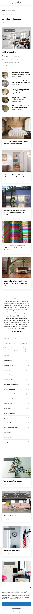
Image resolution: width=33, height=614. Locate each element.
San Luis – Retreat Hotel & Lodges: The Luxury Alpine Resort (16, 142)
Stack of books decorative (13, 585)
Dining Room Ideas (8, 379)
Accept (16, 604)
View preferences (16, 608)
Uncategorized (7, 442)
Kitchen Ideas (7, 408)
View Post (4, 65)
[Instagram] (15, 331)
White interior (9, 52)
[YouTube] (21, 331)
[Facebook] (18, 331)
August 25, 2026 (16, 93)
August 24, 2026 (16, 109)
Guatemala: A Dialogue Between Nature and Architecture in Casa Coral (15, 283)
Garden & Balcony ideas (10, 394)
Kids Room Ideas (8, 403)
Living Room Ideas (8, 423)
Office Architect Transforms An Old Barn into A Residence (21, 106)
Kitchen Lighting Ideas (9, 413)
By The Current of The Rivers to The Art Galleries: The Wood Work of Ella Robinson (16, 248)
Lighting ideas (7, 418)
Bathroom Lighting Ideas (10, 365)
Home (3, 10)
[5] (5, 108)
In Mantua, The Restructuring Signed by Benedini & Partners (21, 73)
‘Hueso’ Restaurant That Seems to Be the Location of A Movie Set (21, 81)
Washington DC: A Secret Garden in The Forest (19, 98)
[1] (5, 75)
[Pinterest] (12, 331)
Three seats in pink (10, 516)
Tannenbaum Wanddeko (13, 481)
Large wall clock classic (12, 550)
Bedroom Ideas (8, 370)
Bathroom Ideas (8, 360)
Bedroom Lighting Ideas (10, 375)
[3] (5, 91)
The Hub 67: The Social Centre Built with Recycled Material (20, 90)
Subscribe (24, 343)
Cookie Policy (16, 612)
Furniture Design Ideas (9, 389)
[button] (30, 587)
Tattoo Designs (7, 432)
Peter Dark (6, 56)
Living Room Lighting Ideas (11, 427)
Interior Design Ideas (9, 30)
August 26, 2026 (16, 76)
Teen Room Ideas (8, 437)
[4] (5, 100)
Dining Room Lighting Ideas (11, 384)
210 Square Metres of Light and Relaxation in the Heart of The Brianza (15, 177)
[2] (5, 83)
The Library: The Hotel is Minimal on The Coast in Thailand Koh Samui (15, 212)
